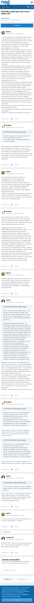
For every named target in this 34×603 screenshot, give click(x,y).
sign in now (10, 563)
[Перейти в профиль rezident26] (3, 538)
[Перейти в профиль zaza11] (3, 301)
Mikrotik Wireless (16, 20)
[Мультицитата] (11, 119)
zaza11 (8, 300)
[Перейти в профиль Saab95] (3, 126)
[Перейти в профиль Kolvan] (3, 32)
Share (8, 579)
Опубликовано (14, 33)
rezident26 (10, 537)
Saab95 (8, 125)
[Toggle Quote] (4, 132)
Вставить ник (5, 118)
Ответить (17, 25)
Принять (17, 600)
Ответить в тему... (10, 570)
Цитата (16, 118)
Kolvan (7, 18)
